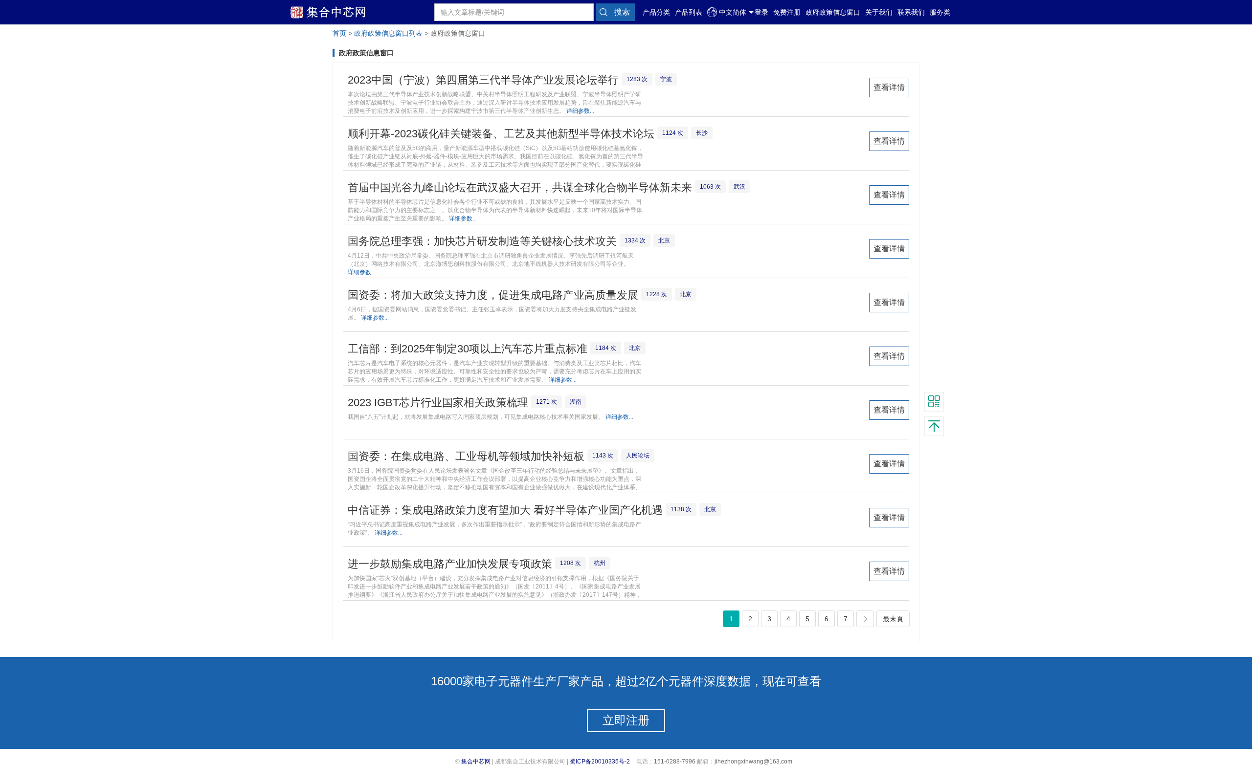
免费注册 (787, 12)
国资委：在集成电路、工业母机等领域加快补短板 (466, 456)
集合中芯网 (476, 761)
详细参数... (580, 111)
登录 (761, 12)
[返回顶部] (934, 426)
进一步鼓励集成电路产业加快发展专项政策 (450, 564)
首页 (339, 33)
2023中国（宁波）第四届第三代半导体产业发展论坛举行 (483, 80)
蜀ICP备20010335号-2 (600, 761)
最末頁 (893, 619)
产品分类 (656, 12)
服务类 (940, 12)
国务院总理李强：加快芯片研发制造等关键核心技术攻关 (482, 241)
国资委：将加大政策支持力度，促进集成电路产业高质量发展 (493, 295)
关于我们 (879, 12)
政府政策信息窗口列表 (388, 33)
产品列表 (688, 12)
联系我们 (911, 12)
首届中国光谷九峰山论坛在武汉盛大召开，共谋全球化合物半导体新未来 (520, 187)
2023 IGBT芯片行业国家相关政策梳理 (438, 402)
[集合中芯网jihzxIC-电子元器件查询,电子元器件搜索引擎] (335, 16)
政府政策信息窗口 (832, 12)
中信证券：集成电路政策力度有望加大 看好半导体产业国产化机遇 (505, 510)
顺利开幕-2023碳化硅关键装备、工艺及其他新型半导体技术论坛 (501, 134)
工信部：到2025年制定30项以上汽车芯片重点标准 (467, 349)
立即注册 (626, 720)
